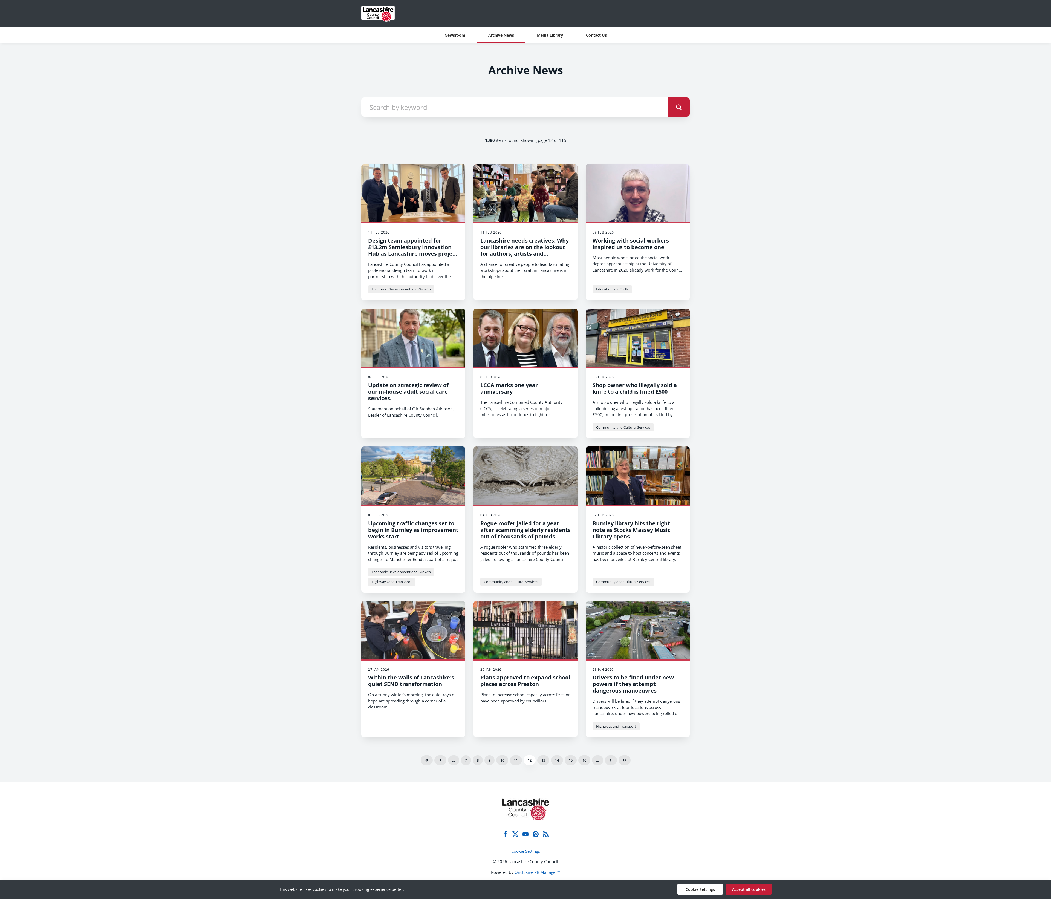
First (427, 760)
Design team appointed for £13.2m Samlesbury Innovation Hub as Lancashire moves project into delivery (413, 250)
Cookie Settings (525, 851)
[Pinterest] (536, 834)
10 (502, 760)
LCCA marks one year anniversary (509, 388)
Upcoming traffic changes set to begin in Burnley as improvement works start (413, 530)
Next (611, 760)
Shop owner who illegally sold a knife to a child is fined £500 (635, 388)
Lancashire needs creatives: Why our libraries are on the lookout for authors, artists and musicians (524, 250)
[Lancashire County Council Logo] (525, 809)
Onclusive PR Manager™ (537, 872)
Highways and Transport (392, 581)
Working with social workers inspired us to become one (631, 244)
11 (516, 760)
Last (625, 760)
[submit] (679, 107)
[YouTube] (525, 834)
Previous (440, 760)
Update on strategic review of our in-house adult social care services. (408, 391)
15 (571, 760)
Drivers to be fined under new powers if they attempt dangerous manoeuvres (633, 684)
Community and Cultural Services (623, 427)
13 (543, 760)
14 (557, 760)
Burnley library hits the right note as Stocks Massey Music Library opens (631, 530)
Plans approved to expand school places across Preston (525, 681)
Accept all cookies (749, 889)
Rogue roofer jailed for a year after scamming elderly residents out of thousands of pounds (525, 530)
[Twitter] (515, 834)
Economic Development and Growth (401, 289)
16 (584, 760)
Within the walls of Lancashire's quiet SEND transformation (411, 681)
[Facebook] (505, 834)
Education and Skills (612, 289)
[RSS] (546, 834)
